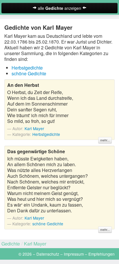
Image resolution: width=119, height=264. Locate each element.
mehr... (105, 140)
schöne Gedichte (29, 73)
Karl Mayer (34, 128)
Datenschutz (47, 254)
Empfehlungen (101, 254)
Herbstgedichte (27, 67)
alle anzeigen (59, 8)
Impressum (74, 254)
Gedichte (10, 243)
